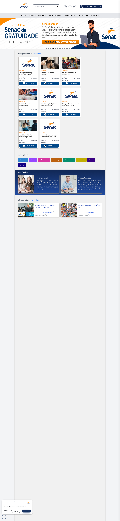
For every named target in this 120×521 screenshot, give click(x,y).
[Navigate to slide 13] (68, 48)
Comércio (23, 160)
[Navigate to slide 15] (71, 48)
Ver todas (35, 200)
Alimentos (81, 160)
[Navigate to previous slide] (2, 33)
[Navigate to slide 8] (59, 48)
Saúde (33, 160)
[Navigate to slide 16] (73, 48)
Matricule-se (30, 83)
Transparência (70, 16)
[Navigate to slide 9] (61, 48)
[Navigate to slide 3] (50, 48)
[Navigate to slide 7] (57, 48)
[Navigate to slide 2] (48, 48)
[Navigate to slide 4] (52, 48)
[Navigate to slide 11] (64, 48)
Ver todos (37, 54)
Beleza (22, 165)
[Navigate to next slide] (117, 33)
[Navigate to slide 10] (63, 48)
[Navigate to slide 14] (70, 48)
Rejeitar (16, 511)
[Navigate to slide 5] (54, 48)
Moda (91, 160)
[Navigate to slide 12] (66, 48)
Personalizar (7, 510)
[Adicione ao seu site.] (27, 503)
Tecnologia (56, 160)
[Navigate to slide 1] (47, 48)
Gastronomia (69, 160)
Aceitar (26, 511)
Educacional (44, 160)
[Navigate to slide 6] (55, 48)
